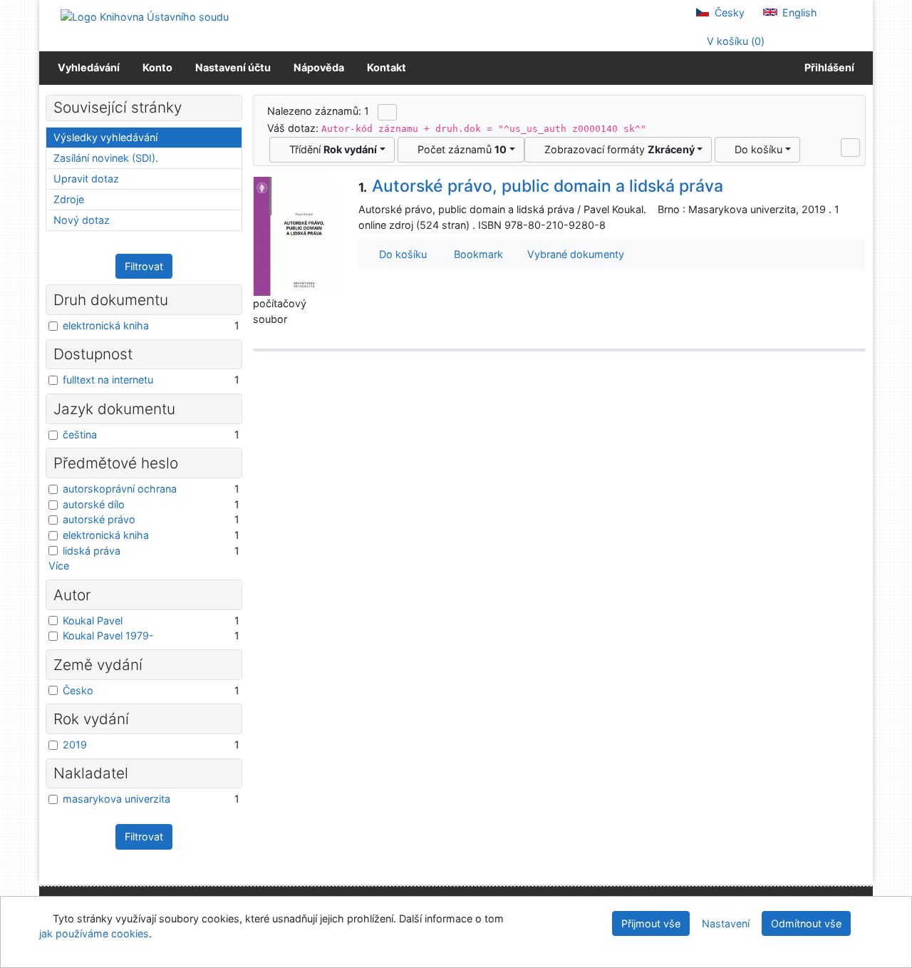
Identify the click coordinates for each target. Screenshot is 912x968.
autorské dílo (94, 504)
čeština (80, 434)
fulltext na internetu (108, 380)
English (798, 12)
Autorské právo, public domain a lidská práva (540, 186)
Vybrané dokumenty (574, 254)
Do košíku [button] (400, 254)
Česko (78, 690)
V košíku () (734, 41)
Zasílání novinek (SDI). (105, 158)
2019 (75, 744)
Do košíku (755, 149)
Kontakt (386, 67)
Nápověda (319, 67)
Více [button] (58, 566)
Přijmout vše (650, 923)
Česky (728, 12)
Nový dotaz (81, 220)
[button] (850, 147)
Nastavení (726, 923)
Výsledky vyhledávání (105, 137)
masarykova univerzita (116, 799)
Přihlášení (827, 67)
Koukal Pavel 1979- (108, 635)
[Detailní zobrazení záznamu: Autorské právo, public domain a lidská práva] (295, 235)
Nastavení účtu (233, 67)
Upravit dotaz (86, 179)
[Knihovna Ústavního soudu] (145, 16)
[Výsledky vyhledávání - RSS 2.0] (387, 112)
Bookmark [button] (475, 254)
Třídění (330, 149)
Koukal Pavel (93, 620)
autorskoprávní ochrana (120, 489)
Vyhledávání (89, 67)
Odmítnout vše (806, 923)
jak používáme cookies (94, 933)
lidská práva (91, 551)
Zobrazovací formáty (617, 149)
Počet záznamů (459, 149)
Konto (157, 67)
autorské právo (99, 519)
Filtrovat (144, 266)
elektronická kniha (106, 325)
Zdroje (68, 199)
